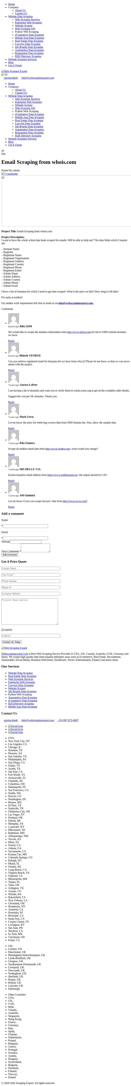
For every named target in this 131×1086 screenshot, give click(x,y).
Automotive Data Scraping (29, 50)
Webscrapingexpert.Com (14, 653)
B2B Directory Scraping (28, 56)
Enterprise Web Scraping (28, 22)
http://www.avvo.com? (75, 501)
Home (11, 4)
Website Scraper (23, 25)
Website (5, 541)
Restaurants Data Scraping (29, 53)
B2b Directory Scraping (21, 703)
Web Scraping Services (27, 19)
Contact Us (21, 13)
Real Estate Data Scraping (29, 40)
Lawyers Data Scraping (27, 44)
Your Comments (11, 551)
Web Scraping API (25, 28)
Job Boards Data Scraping (29, 47)
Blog (10, 62)
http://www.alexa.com (79, 332)
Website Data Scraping (20, 16)
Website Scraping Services (22, 59)
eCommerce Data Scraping (29, 34)
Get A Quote (15, 65)
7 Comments (11, 173)
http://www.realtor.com (57, 448)
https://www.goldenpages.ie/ (62, 474)
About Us (20, 10)
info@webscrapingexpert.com (37, 77)
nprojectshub (11, 77)
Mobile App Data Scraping (29, 37)
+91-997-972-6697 (67, 720)
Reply (11, 340)
